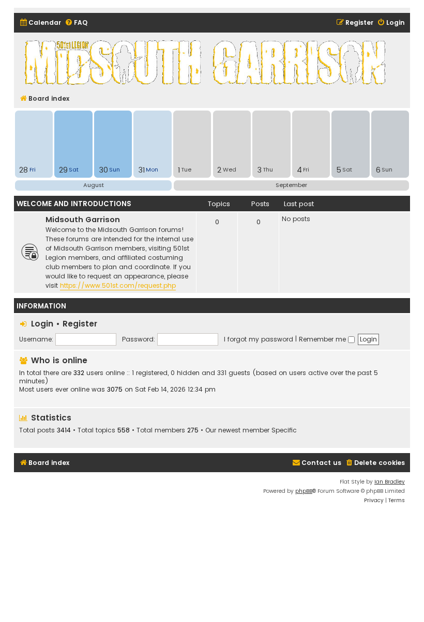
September (291, 185)
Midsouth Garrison (83, 219)
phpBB (303, 491)
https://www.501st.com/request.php (118, 285)
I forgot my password (258, 339)
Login (42, 323)
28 (23, 170)
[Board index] (207, 62)
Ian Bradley (389, 482)
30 (103, 170)
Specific (284, 430)
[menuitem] (40, 23)
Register (80, 323)
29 (63, 170)
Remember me (323, 339)
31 (141, 170)
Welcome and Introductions (74, 204)
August (93, 185)
